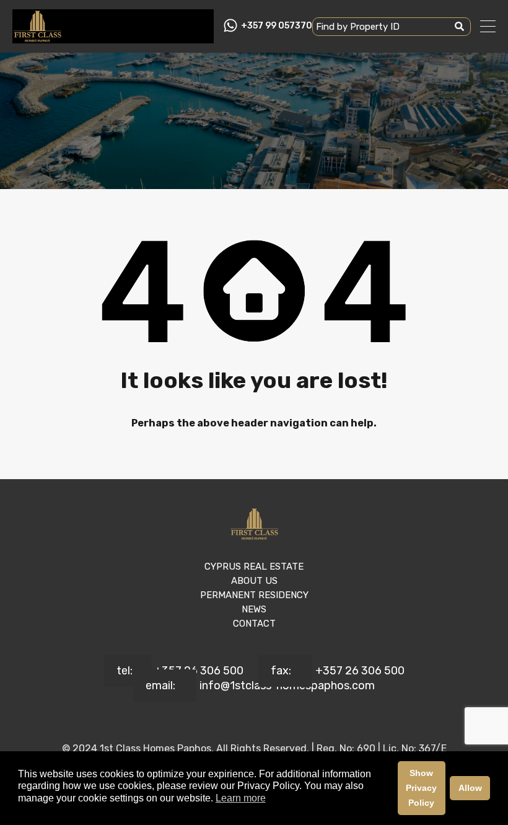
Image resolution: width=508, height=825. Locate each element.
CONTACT (254, 623)
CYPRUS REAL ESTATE (254, 566)
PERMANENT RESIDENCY (254, 595)
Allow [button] (470, 788)
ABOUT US (254, 580)
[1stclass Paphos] (37, 37)
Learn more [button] (241, 798)
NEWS (254, 609)
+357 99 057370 (276, 26)
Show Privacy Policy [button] (421, 788)
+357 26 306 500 (198, 670)
